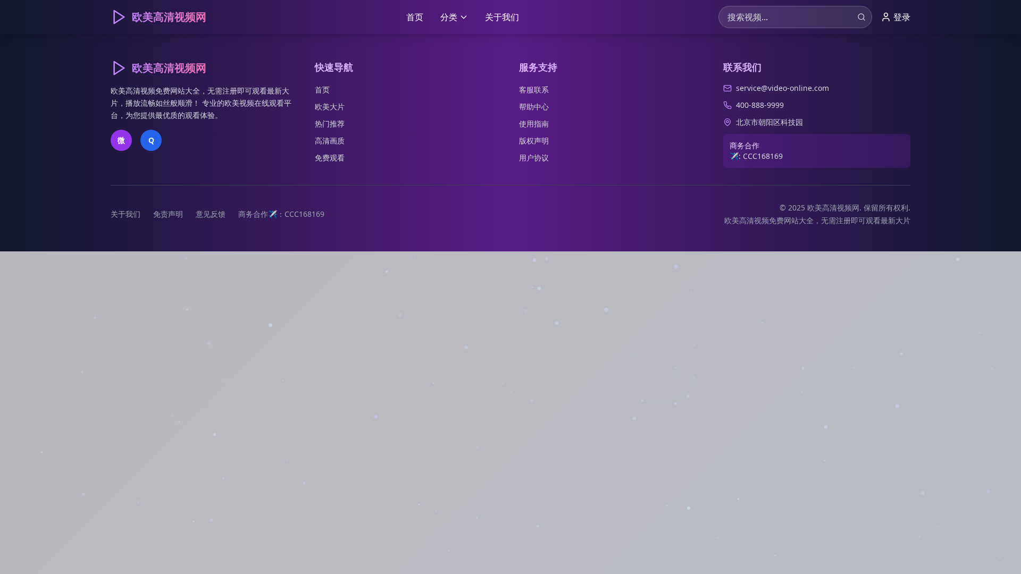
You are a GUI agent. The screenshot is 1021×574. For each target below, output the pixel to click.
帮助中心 (534, 107)
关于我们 (502, 17)
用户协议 (534, 158)
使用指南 (534, 124)
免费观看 (330, 158)
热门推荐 (330, 124)
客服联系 (534, 90)
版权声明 (534, 141)
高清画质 (330, 141)
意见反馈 (210, 214)
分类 (448, 17)
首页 (414, 17)
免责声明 (168, 214)
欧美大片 (330, 107)
